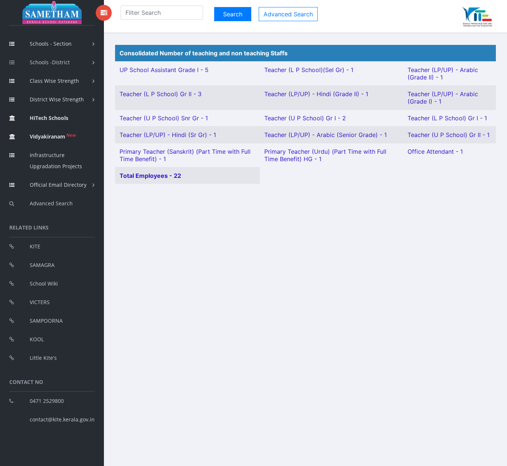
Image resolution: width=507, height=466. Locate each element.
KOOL (37, 339)
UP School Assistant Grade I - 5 (164, 70)
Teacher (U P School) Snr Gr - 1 (164, 118)
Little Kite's (43, 357)
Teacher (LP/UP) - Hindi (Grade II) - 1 (316, 94)
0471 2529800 (47, 400)
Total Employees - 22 (150, 175)
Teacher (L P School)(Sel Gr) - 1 (308, 70)
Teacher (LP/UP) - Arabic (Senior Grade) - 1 (325, 135)
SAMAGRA (42, 264)
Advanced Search (51, 203)
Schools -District (50, 62)
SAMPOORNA (46, 320)
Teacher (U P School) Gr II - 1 (449, 135)
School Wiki (44, 283)
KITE (35, 246)
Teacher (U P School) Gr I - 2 (305, 118)
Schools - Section (51, 43)
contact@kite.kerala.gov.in (62, 419)
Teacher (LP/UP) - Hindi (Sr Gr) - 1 (168, 135)
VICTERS (40, 302)
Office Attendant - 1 (435, 151)
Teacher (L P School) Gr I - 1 (447, 118)
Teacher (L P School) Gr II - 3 (161, 94)
